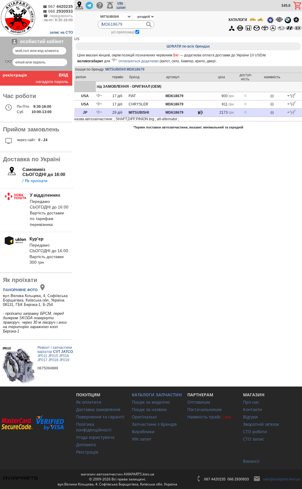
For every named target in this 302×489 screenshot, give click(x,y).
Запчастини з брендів (154, 424)
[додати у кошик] (291, 96)
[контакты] (79, 5)
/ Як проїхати (34, 180)
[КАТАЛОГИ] (265, 24)
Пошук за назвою (149, 409)
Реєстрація (87, 452)
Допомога (86, 444)
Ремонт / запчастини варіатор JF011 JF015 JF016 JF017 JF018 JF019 (55, 353)
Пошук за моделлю (151, 402)
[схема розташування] (200, 114)
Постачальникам (204, 409)
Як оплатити (88, 402)
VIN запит (142, 439)
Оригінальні (144, 417)
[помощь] (99, 5)
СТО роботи (255, 431)
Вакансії (251, 461)
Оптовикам (198, 402)
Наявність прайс (204, 417)
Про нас (251, 402)
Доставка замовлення (98, 409)
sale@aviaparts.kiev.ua (281, 479)
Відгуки (250, 417)
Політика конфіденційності (93, 427)
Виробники (143, 431)
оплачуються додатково (139, 61)
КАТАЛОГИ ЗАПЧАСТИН (157, 394)
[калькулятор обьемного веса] (110, 5)
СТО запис (253, 439)
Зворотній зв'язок (261, 424)
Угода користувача (95, 437)
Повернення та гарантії (100, 417)
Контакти (252, 409)
